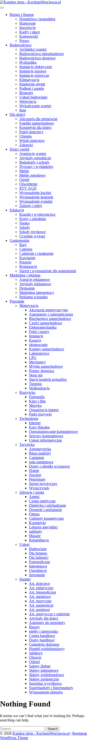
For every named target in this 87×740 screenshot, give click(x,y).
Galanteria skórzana (44, 644)
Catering (25, 249)
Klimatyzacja (29, 80)
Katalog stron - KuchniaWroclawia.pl (41, 733)
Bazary (34, 627)
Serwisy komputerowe (46, 436)
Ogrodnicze (38, 570)
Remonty (26, 93)
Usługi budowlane (33, 97)
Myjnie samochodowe (46, 366)
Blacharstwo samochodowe (50, 319)
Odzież (34, 662)
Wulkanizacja (39, 388)
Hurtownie (27, 23)
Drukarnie (27, 288)
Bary (23, 245)
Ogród (24, 180)
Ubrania (25, 136)
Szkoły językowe (32, 232)
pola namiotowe (41, 462)
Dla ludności (38, 557)
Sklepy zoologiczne (44, 679)
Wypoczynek (39, 488)
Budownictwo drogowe (37, 58)
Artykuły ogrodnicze (35, 158)
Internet (35, 423)
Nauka (24, 223)
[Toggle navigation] (2, 7)
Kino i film (37, 401)
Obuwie (35, 657)
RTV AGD (27, 188)
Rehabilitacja (39, 540)
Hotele (34, 471)
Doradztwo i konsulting (37, 19)
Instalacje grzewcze (34, 75)
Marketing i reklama (25, 275)
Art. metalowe (40, 597)
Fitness (34, 514)
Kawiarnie (27, 258)
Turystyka (27, 445)
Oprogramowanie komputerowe (53, 431)
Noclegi (35, 475)
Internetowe (38, 566)
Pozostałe (17, 301)
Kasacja (35, 340)
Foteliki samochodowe (36, 123)
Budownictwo (20, 45)
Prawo (24, 41)
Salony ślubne (40, 666)
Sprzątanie (37, 575)
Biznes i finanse (22, 15)
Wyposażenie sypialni (35, 201)
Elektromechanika (43, 327)
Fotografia (37, 397)
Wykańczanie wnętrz (35, 106)
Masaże (35, 536)
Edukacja (17, 210)
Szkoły (24, 227)
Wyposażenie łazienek (36, 197)
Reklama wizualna (33, 297)
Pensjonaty (37, 479)
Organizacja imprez (44, 410)
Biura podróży (40, 453)
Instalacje (36, 336)
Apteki (34, 497)
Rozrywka (27, 392)
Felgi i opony (39, 332)
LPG (32, 358)
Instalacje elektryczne (35, 67)
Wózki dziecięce (31, 140)
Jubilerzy (36, 653)
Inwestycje (27, 28)
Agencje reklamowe (34, 279)
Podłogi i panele (31, 88)
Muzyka (35, 405)
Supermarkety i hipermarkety (51, 688)
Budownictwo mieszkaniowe (41, 54)
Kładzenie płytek (32, 84)
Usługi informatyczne (45, 440)
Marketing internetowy (36, 292)
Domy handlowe (42, 640)
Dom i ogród (19, 149)
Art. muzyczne (40, 601)
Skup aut (36, 375)
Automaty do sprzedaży (47, 623)
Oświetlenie (28, 184)
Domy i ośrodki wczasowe (49, 466)
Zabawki (26, 145)
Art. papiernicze (41, 605)
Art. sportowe (39, 610)
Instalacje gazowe (32, 71)
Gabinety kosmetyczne (46, 518)
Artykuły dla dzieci (43, 618)
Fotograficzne (39, 562)
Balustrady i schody (34, 162)
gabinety (35, 531)
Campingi (36, 458)
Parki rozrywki (40, 414)
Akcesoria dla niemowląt (38, 119)
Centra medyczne (42, 501)
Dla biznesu (38, 553)
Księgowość (28, 36)
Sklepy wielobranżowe (46, 675)
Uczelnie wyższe (32, 236)
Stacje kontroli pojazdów (48, 379)
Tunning (35, 384)
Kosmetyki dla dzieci (35, 127)
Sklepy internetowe (43, 670)
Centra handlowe (42, 636)
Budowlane (38, 549)
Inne (22, 110)
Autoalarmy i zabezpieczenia (51, 314)
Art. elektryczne (41, 588)
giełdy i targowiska (43, 631)
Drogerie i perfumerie (45, 510)
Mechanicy (37, 362)
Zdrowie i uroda (31, 492)
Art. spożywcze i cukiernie (49, 614)
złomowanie (38, 345)
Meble (24, 171)
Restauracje (28, 266)
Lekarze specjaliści (43, 527)
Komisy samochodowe (46, 349)
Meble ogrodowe (32, 175)
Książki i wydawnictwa (37, 214)
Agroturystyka (40, 449)
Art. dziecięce (39, 583)
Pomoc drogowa (41, 371)
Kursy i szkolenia (32, 219)
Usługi (24, 544)
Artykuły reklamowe (35, 284)
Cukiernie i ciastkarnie (36, 253)
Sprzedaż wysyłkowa (45, 683)
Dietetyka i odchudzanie (47, 505)
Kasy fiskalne (39, 427)
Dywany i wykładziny (36, 167)
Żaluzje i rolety (30, 206)
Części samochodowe (45, 323)
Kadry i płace (29, 32)
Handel (24, 579)
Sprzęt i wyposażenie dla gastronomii (47, 271)
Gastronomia (19, 240)
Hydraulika (27, 62)
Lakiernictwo (39, 353)
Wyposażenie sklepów (46, 692)
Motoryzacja (28, 306)
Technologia (28, 418)
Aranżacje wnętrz (32, 154)
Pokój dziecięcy (31, 132)
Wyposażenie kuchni (35, 193)
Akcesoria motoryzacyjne (48, 310)
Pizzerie (25, 262)
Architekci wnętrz (33, 49)
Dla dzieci (17, 114)
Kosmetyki (37, 523)
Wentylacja (27, 101)
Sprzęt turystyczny (43, 484)
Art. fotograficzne (42, 592)
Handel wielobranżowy (47, 649)
